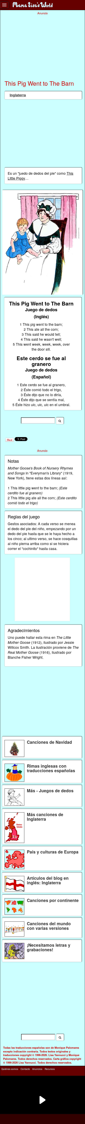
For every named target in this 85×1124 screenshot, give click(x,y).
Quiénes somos (9, 1069)
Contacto (25, 1069)
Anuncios (37, 1069)
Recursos (50, 1069)
